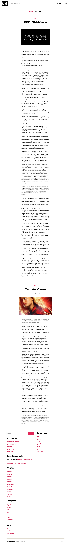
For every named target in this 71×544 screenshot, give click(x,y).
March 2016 (9, 481)
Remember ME (10, 446)
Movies (35, 285)
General (8, 512)
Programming (10, 519)
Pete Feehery (10, 463)
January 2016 (10, 483)
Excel (8, 509)
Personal (9, 515)
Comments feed (10, 532)
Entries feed (9, 530)
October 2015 (10, 486)
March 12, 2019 (39, 293)
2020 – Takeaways (11, 444)
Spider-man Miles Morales (13, 441)
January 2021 (10, 473)
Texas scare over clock (20, 463)
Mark (32, 293)
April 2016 (9, 479)
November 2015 (10, 484)
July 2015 (9, 491)
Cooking (9, 507)
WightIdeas (12, 541)
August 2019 (10, 474)
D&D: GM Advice (35, 22)
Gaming (35, 18)
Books (8, 505)
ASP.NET (9, 504)
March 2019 (9, 476)
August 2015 (10, 489)
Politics (8, 517)
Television (9, 520)
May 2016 (9, 478)
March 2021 (9, 471)
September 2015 (11, 488)
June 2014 (9, 494)
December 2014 (10, 493)
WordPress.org (10, 533)
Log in (8, 528)
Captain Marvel (35, 289)
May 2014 (9, 496)
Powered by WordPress (20, 541)
